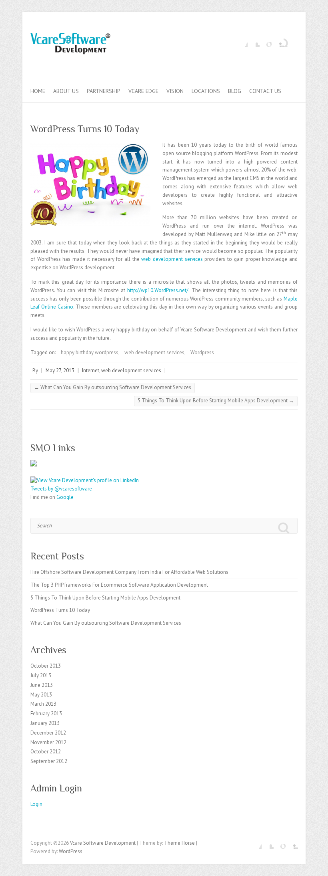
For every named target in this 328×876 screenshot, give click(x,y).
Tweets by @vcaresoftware (61, 488)
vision (175, 91)
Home (37, 91)
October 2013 (45, 665)
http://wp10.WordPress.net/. (158, 290)
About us (66, 91)
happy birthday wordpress (89, 352)
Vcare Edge (143, 91)
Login (36, 804)
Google (65, 497)
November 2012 (48, 742)
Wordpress (202, 352)
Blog (234, 91)
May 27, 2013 (60, 370)
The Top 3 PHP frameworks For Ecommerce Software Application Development (119, 584)
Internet (90, 370)
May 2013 (41, 694)
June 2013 (41, 685)
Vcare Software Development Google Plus (266, 41)
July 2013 (40, 675)
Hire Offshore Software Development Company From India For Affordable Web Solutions (129, 572)
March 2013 (43, 703)
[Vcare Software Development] (70, 46)
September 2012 (48, 761)
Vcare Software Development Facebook (242, 41)
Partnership (103, 91)
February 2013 (46, 713)
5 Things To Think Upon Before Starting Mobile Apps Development (216, 400)
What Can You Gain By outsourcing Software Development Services (112, 387)
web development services (171, 259)
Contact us (265, 91)
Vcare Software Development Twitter (254, 41)
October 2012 (45, 751)
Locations (206, 91)
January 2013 (45, 723)
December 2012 (48, 732)
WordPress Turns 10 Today (60, 610)
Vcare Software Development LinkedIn (278, 41)
